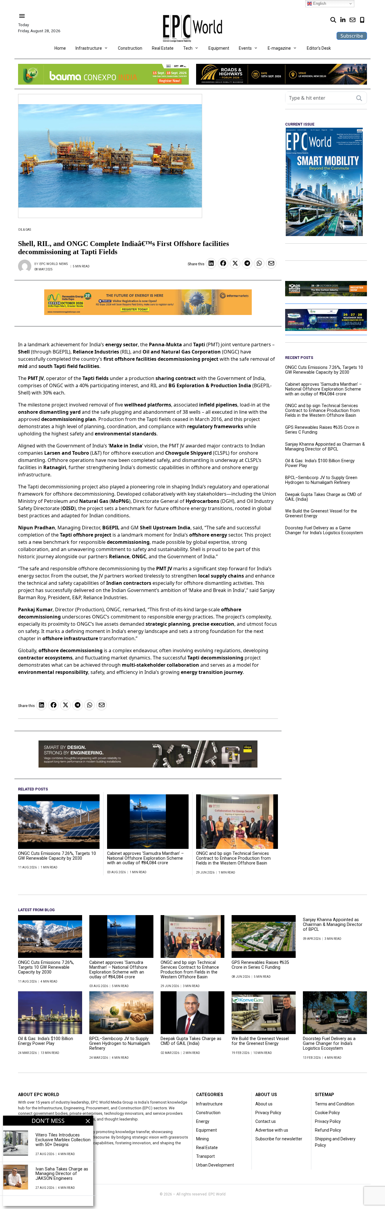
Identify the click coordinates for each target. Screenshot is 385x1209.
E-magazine (279, 48)
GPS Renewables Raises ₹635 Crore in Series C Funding (322, 430)
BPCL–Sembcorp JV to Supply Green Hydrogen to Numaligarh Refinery (321, 480)
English (319, 3)
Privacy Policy (268, 1112)
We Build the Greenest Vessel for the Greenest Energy (321, 514)
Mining (202, 1138)
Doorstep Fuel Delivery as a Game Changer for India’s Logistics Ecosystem (324, 530)
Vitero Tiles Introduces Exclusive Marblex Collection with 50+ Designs (63, 1140)
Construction (130, 48)
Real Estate (163, 48)
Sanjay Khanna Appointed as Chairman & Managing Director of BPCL (325, 447)
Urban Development (215, 1165)
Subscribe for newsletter (278, 1138)
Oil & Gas (24, 229)
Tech (187, 48)
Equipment (218, 48)
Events (245, 48)
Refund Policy (328, 1130)
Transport (205, 1156)
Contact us (265, 1121)
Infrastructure (88, 48)
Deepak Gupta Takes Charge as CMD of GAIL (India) (323, 497)
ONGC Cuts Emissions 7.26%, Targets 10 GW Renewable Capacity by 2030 (57, 856)
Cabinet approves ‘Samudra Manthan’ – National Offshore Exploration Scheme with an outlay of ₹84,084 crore (145, 858)
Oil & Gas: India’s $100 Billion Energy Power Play (320, 463)
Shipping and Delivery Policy (335, 1142)
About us (264, 1103)
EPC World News (53, 264)
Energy (202, 1121)
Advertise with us (271, 1130)
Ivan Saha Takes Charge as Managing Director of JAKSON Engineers (61, 1174)
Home (60, 48)
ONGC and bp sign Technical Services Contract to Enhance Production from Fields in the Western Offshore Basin (233, 858)
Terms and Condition (334, 1103)
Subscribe (351, 36)
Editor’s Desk (319, 48)
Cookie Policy (327, 1112)
